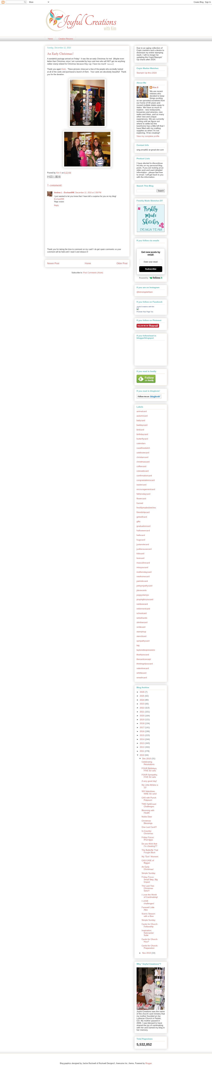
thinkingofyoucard (145, 663)
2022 (142, 708)
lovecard (140, 558)
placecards (142, 590)
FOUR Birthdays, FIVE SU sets (149, 769)
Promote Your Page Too (145, 312)
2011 (142, 751)
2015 (142, 735)
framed (140, 503)
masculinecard (143, 563)
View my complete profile (148, 136)
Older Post (122, 263)
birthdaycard (142, 434)
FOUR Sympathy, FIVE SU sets (149, 775)
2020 (142, 715)
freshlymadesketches (146, 507)
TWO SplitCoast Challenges (149, 805)
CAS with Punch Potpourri (149, 798)
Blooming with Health (148, 811)
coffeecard (141, 466)
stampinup (141, 631)
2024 (142, 700)
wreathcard (142, 677)
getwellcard (142, 517)
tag (138, 645)
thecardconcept (144, 659)
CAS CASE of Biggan (148, 861)
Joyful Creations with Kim (145, 306)
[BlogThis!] (51, 176)
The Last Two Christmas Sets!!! (148, 888)
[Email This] (48, 176)
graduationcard (143, 526)
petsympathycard (144, 586)
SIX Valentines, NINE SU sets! (149, 792)
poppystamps (143, 595)
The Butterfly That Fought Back (150, 851)
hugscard (141, 540)
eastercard (141, 484)
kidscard (140, 553)
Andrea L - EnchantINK (64, 192)
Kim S (59, 173)
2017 (142, 727)
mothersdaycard (144, 572)
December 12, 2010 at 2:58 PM (88, 192)
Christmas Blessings (147, 822)
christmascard (143, 462)
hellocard (141, 535)
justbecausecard (144, 549)
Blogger (148, 1063)
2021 (142, 712)
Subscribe (150, 269)
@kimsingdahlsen (145, 292)
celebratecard (143, 452)
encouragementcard (146, 489)
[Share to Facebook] (56, 176)
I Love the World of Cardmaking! (150, 895)
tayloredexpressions (146, 650)
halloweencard (143, 530)
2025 (142, 696)
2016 (142, 731)
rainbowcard (142, 604)
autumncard (142, 416)
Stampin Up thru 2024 (147, 73)
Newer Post (53, 263)
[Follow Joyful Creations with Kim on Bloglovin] (149, 398)
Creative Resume (66, 39)
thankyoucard (143, 654)
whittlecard (141, 673)
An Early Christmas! (148, 868)
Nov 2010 (147, 953)
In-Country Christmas (147, 832)
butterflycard (142, 439)
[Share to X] (53, 176)
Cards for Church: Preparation (150, 946)
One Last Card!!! (149, 827)
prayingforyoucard (145, 599)
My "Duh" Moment (150, 856)
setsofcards (142, 618)
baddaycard (142, 425)
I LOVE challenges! (148, 902)
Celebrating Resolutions (148, 763)
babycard (141, 420)
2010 (142, 755)
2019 (142, 719)
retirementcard (143, 608)
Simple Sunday (148, 873)
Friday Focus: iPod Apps (148, 838)
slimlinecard (142, 622)
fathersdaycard (143, 494)
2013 (142, 743)
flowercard (141, 498)
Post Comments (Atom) (93, 273)
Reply (56, 205)
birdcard (140, 429)
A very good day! (149, 781)
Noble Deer (147, 817)
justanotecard (143, 544)
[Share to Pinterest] (59, 176)
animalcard (142, 411)
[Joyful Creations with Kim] (138, 309)
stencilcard (141, 636)
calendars (141, 443)
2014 (142, 739)
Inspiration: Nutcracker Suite (148, 932)
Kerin (64, 69)
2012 (142, 747)
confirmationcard (144, 475)
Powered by (143, 278)
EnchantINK (59, 199)
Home (50, 39)
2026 (142, 692)
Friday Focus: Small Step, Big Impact (150, 879)
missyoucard (142, 567)
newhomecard (143, 576)
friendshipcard (143, 512)
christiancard (142, 457)
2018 (142, 723)
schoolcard (142, 613)
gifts (138, 521)
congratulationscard (146, 480)
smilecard (141, 627)
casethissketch (143, 448)
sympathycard (143, 641)
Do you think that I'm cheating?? (149, 844)
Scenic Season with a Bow (148, 915)
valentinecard (143, 668)
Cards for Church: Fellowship (150, 925)
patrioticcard (142, 581)
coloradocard (143, 471)
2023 (142, 704)
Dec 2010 (147, 758)
